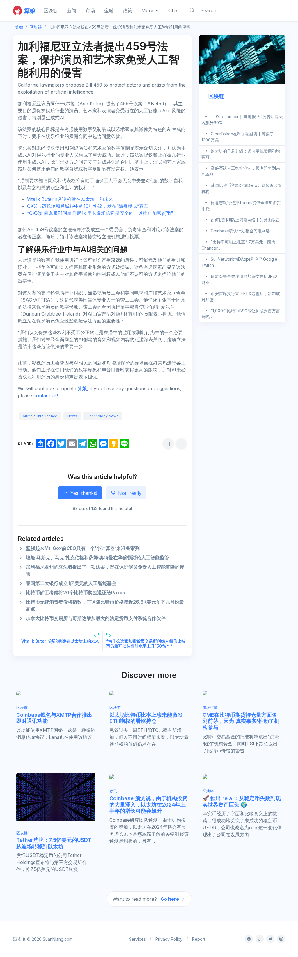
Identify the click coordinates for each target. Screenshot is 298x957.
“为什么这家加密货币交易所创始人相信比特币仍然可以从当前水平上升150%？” (145, 643)
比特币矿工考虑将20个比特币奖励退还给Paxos (75, 592)
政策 (127, 10)
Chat (173, 10)
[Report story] (181, 444)
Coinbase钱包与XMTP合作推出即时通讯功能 (54, 718)
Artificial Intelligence (40, 416)
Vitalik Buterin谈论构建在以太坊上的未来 (70, 199)
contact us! (45, 395)
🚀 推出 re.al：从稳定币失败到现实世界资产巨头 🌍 (242, 801)
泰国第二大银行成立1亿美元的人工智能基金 (71, 583)
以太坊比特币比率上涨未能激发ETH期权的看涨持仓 (146, 718)
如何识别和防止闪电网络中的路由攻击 (245, 219)
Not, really (129, 493)
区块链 (51, 10)
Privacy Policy (168, 939)
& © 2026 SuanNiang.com (44, 939)
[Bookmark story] (168, 444)
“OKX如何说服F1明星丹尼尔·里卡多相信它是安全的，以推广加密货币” (100, 213)
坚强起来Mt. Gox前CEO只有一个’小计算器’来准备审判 (83, 548)
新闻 (71, 10)
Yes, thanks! (83, 493)
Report (198, 939)
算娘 (82, 388)
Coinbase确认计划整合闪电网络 (240, 230)
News (72, 416)
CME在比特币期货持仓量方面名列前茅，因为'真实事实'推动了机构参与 (241, 721)
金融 (108, 10)
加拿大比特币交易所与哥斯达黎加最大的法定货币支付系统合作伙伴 (96, 618)
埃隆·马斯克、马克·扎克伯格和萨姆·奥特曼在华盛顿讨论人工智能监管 (97, 557)
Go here (170, 899)
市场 (90, 10)
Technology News (102, 416)
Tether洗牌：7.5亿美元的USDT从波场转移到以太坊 (53, 843)
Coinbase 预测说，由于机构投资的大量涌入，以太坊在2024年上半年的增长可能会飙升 (148, 804)
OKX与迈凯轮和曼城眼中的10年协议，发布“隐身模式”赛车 (87, 206)
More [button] (147, 10)
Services (137, 939)
